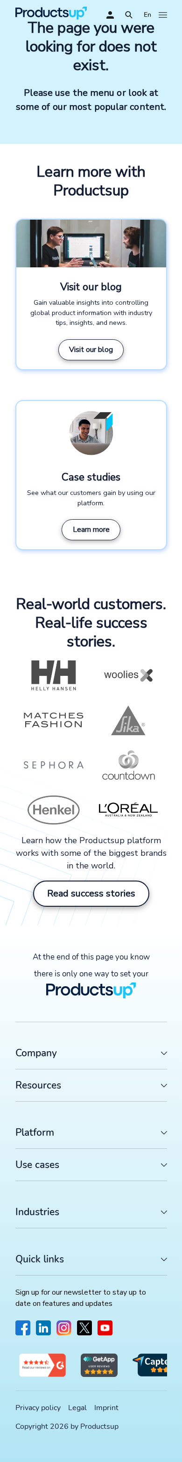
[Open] (128, 14)
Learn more (91, 529)
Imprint (106, 1408)
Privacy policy (38, 1408)
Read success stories (91, 893)
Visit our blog (91, 349)
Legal (77, 1408)
